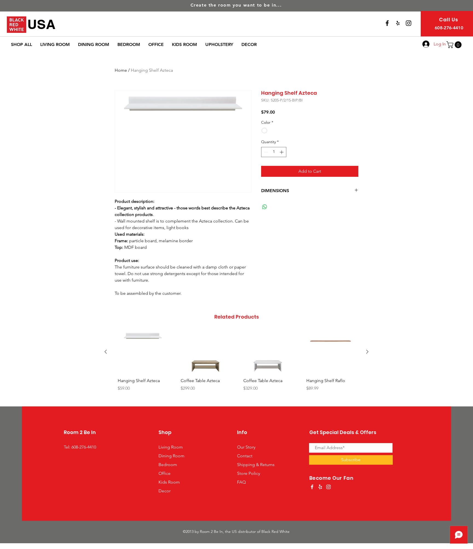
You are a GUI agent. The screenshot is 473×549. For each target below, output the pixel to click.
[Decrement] (265, 152)
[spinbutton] (274, 152)
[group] (236, 366)
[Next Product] (367, 351)
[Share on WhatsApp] (264, 207)
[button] (454, 44)
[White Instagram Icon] (328, 487)
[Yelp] (398, 23)
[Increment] (282, 152)
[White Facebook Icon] (312, 487)
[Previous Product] (105, 351)
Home (121, 70)
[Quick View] (142, 351)
